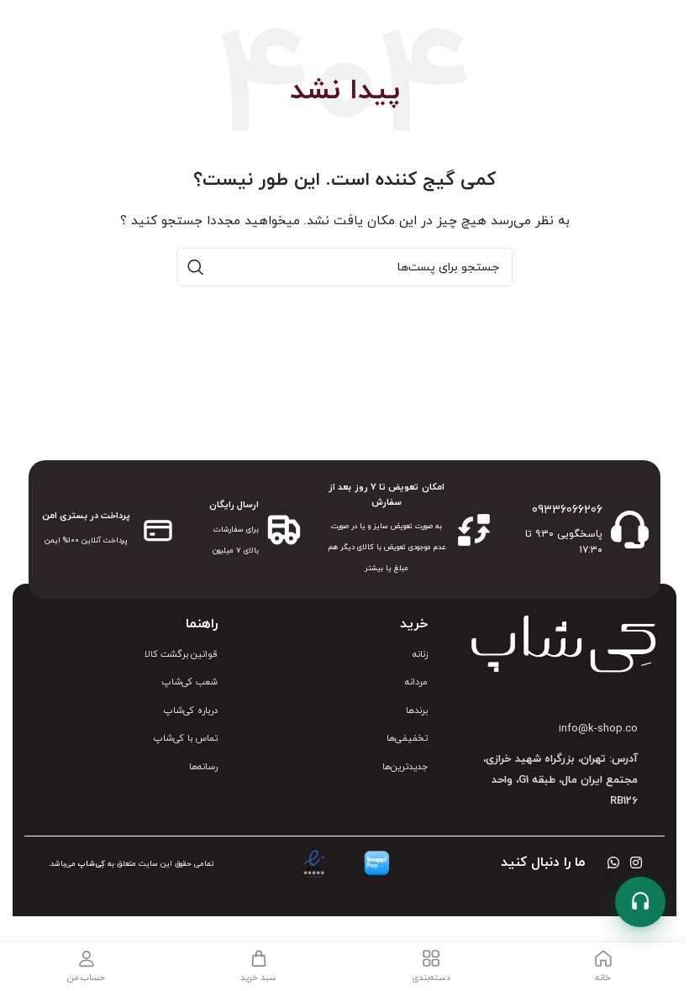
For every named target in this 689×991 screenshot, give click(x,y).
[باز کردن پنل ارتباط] (640, 902)
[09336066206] (630, 529)
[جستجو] (195, 267)
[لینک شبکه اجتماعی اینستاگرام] (636, 864)
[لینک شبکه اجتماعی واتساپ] (613, 864)
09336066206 (567, 510)
